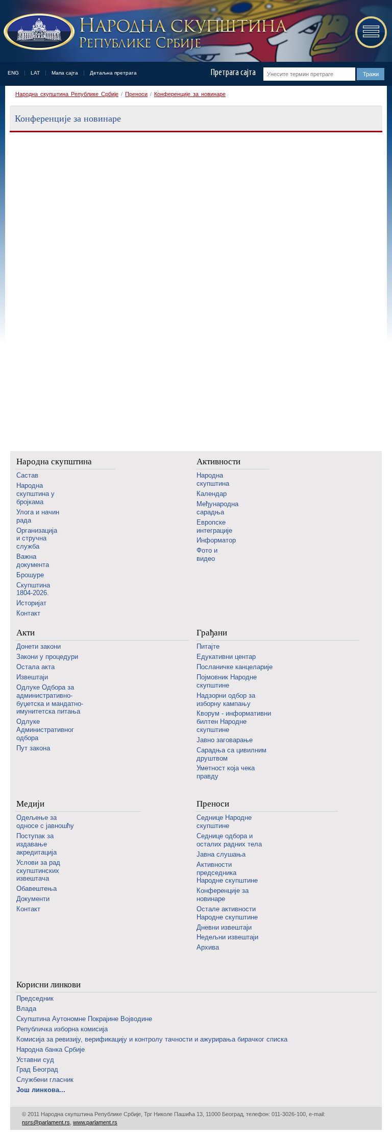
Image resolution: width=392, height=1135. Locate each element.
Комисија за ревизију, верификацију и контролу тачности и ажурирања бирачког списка (151, 1039)
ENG (13, 73)
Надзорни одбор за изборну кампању (226, 699)
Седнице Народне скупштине (224, 822)
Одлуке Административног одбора (45, 730)
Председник (35, 998)
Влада (26, 1008)
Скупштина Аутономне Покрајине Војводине (84, 1019)
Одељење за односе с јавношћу (45, 822)
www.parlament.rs (95, 1122)
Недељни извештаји (227, 937)
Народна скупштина (54, 461)
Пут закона (33, 748)
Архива (208, 947)
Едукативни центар (226, 656)
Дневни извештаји (224, 927)
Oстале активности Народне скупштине (227, 913)
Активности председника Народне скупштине (227, 873)
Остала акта (35, 667)
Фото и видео (207, 554)
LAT (35, 73)
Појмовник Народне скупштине (227, 681)
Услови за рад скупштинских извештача (38, 871)
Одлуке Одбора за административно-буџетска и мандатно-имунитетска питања (49, 699)
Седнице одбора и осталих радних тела (229, 840)
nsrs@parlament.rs (46, 1122)
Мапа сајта (65, 73)
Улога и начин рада (37, 516)
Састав (27, 475)
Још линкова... (40, 1090)
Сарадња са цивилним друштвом (231, 754)
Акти (25, 632)
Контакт (28, 613)
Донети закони (38, 646)
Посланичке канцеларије (235, 667)
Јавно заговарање (225, 740)
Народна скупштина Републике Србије (66, 94)
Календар (212, 494)
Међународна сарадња (217, 508)
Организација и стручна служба (36, 539)
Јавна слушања (221, 854)
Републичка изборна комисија (62, 1029)
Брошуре (30, 575)
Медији (30, 803)
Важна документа (32, 561)
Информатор (216, 540)
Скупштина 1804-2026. (33, 589)
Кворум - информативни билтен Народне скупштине (234, 722)
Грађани (212, 632)
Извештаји (32, 677)
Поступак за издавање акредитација (36, 844)
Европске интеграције (214, 526)
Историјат (31, 603)
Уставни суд (35, 1059)
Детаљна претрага (113, 73)
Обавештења (36, 888)
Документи (33, 899)
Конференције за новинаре (190, 94)
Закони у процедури (47, 656)
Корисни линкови (48, 984)
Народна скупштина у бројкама (35, 494)
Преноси (136, 94)
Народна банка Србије (50, 1049)
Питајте (208, 646)
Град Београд (37, 1069)
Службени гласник (45, 1079)
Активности (218, 461)
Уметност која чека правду (226, 772)
